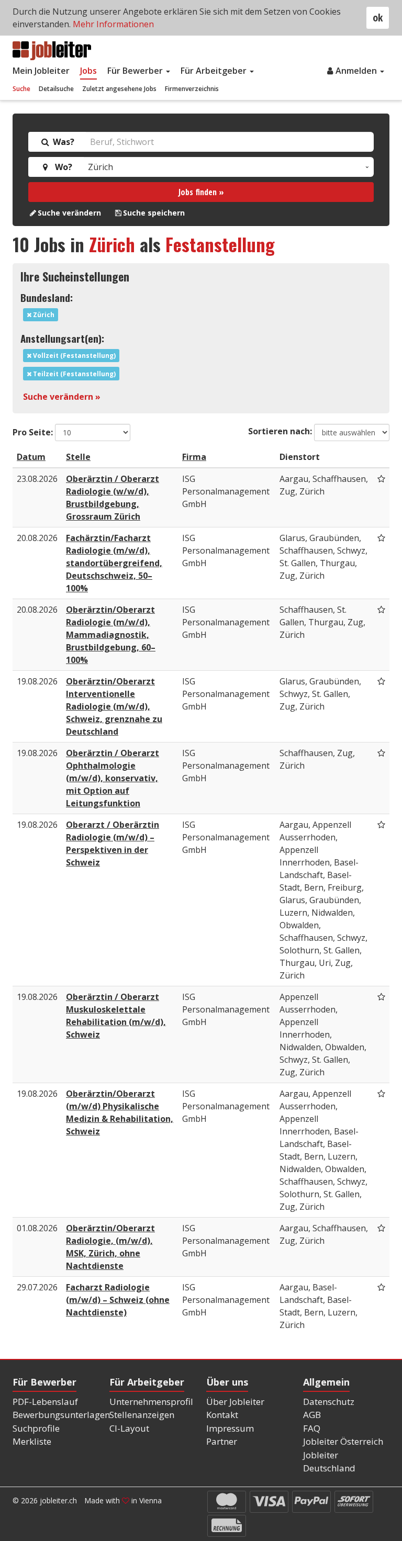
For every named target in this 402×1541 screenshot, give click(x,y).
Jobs (88, 70)
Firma (194, 457)
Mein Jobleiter (41, 70)
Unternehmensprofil (151, 1402)
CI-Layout (129, 1428)
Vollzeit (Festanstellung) (73, 355)
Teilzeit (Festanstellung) (73, 373)
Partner (221, 1441)
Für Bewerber (136, 70)
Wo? (61, 167)
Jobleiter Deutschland (329, 1462)
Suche (21, 88)
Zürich (112, 244)
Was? (62, 142)
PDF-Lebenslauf (45, 1402)
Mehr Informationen (113, 24)
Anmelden (357, 70)
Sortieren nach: (280, 431)
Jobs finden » (201, 192)
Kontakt (222, 1415)
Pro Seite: (33, 432)
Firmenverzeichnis (192, 88)
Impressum (230, 1428)
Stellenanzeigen (141, 1415)
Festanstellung (220, 244)
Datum (31, 457)
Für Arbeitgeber (215, 70)
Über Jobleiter (235, 1402)
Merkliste (32, 1441)
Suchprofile (36, 1428)
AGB (312, 1415)
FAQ (311, 1428)
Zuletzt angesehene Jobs (119, 88)
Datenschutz (328, 1402)
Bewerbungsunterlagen (61, 1415)
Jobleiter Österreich (343, 1441)
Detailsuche (56, 88)
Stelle (78, 457)
